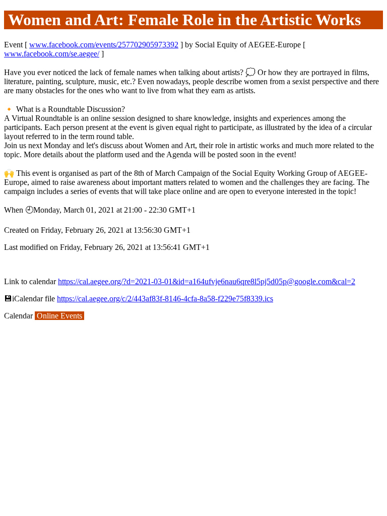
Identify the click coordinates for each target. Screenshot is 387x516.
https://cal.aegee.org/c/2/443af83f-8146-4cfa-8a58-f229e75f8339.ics (165, 298)
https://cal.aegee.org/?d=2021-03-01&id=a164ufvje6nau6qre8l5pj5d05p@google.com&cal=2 (206, 281)
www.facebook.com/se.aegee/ (51, 53)
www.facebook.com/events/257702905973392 (103, 44)
